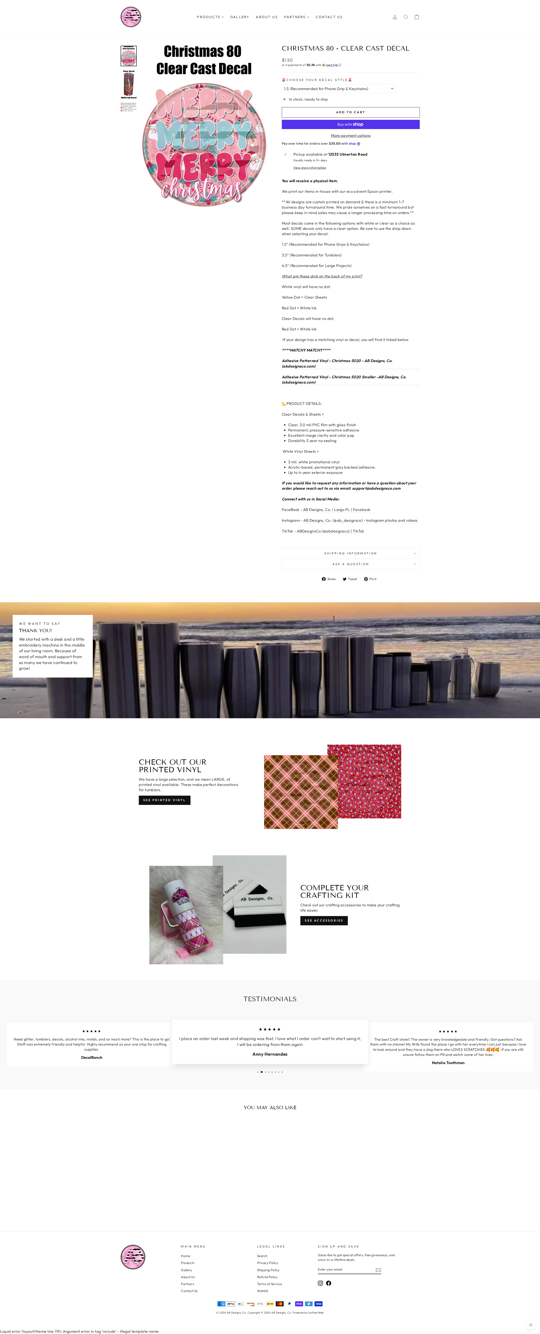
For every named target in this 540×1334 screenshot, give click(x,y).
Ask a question (350, 564)
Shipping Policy (268, 1270)
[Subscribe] (378, 1269)
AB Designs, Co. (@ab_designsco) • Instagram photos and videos (360, 520)
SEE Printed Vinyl (164, 800)
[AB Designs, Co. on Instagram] (320, 1282)
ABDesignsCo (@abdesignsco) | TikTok (330, 531)
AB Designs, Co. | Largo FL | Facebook (337, 509)
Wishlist (262, 1291)
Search (262, 1256)
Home (185, 1256)
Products (187, 1263)
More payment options (351, 135)
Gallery (186, 1270)
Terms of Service (269, 1284)
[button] (351, 65)
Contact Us (189, 1291)
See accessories (324, 920)
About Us (188, 1277)
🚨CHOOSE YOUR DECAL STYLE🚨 (317, 80)
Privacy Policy (267, 1263)
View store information (309, 168)
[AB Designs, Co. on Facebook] (328, 1282)
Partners (187, 1284)
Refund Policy (267, 1277)
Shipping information (350, 553)
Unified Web (316, 1312)
